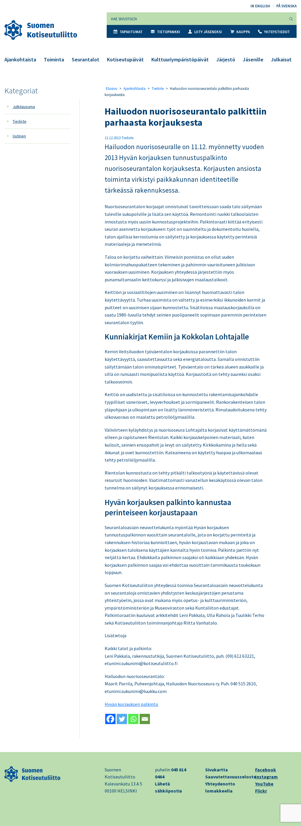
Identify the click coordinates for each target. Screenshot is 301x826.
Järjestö (225, 59)
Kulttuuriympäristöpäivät (180, 59)
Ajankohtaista (20, 59)
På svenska (286, 6)
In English (260, 6)
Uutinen (19, 136)
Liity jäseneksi (208, 31)
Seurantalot (85, 59)
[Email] (145, 719)
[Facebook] (110, 719)
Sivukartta (216, 770)
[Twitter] (122, 719)
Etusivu (111, 88)
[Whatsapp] (133, 719)
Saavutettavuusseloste (230, 777)
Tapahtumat (131, 31)
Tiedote (19, 121)
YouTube (264, 784)
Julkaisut (281, 59)
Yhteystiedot (277, 31)
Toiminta (54, 59)
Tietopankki (168, 31)
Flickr (261, 791)
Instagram (266, 777)
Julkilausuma (24, 106)
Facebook (265, 770)
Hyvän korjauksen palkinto (131, 704)
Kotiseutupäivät (125, 59)
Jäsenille (253, 59)
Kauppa (243, 31)
